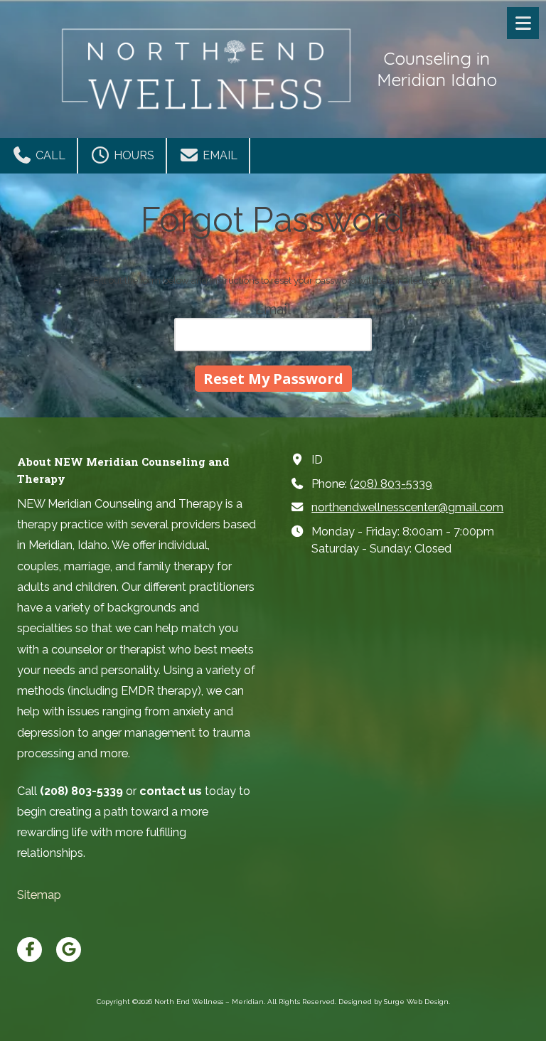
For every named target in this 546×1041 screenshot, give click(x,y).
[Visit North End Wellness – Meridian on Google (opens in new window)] (68, 949)
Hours (132, 155)
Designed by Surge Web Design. (394, 1001)
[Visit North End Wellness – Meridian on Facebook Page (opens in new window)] (29, 949)
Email (218, 155)
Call (49, 155)
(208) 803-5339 (391, 484)
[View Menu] (523, 23)
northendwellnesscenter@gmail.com (407, 507)
